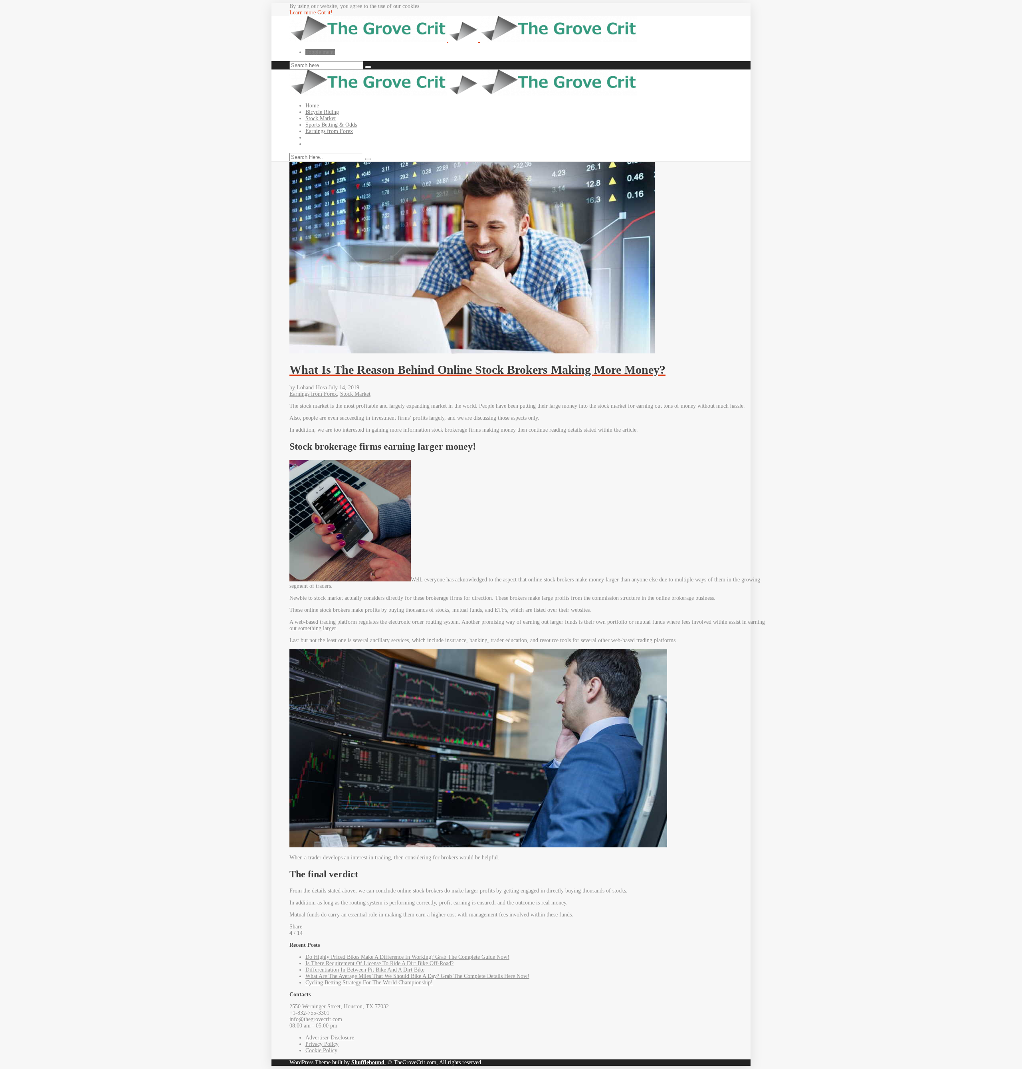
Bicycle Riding (322, 112)
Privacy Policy (322, 1044)
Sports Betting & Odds (331, 125)
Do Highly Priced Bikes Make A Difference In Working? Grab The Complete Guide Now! (407, 957)
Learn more (303, 13)
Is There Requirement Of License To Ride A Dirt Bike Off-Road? (379, 963)
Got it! (325, 13)
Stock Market (320, 118)
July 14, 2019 (344, 388)
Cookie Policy (321, 1050)
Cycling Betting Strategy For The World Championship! (369, 983)
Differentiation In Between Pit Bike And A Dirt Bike (364, 970)
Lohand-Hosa (313, 388)
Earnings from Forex (329, 131)
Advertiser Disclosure (329, 1038)
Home (312, 106)
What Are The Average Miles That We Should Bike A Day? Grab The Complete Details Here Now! (417, 976)
